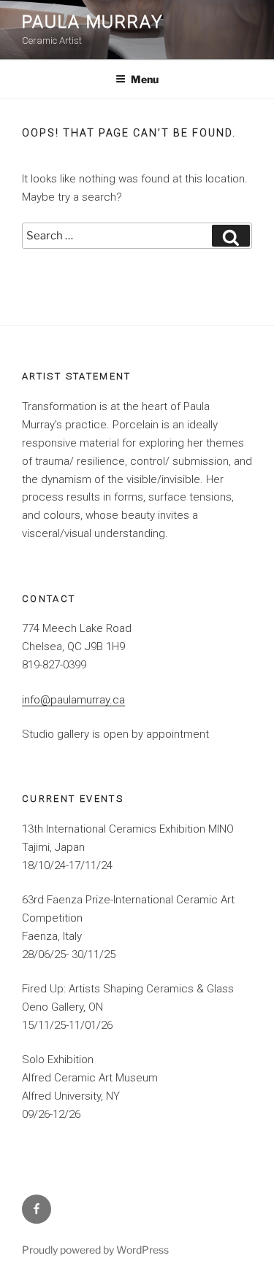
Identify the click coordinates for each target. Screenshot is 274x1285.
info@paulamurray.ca (73, 699)
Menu (145, 79)
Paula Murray (93, 22)
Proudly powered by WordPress (95, 1249)
